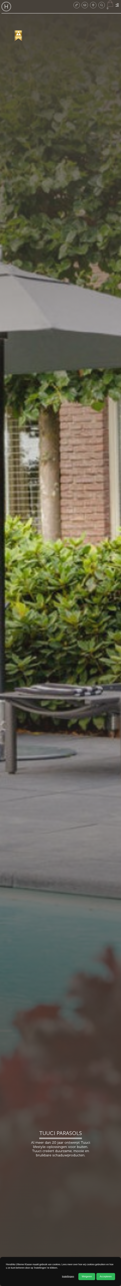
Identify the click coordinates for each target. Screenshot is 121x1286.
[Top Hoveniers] (18, 36)
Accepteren (106, 1276)
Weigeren (87, 1276)
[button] (101, 5)
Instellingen (68, 1276)
